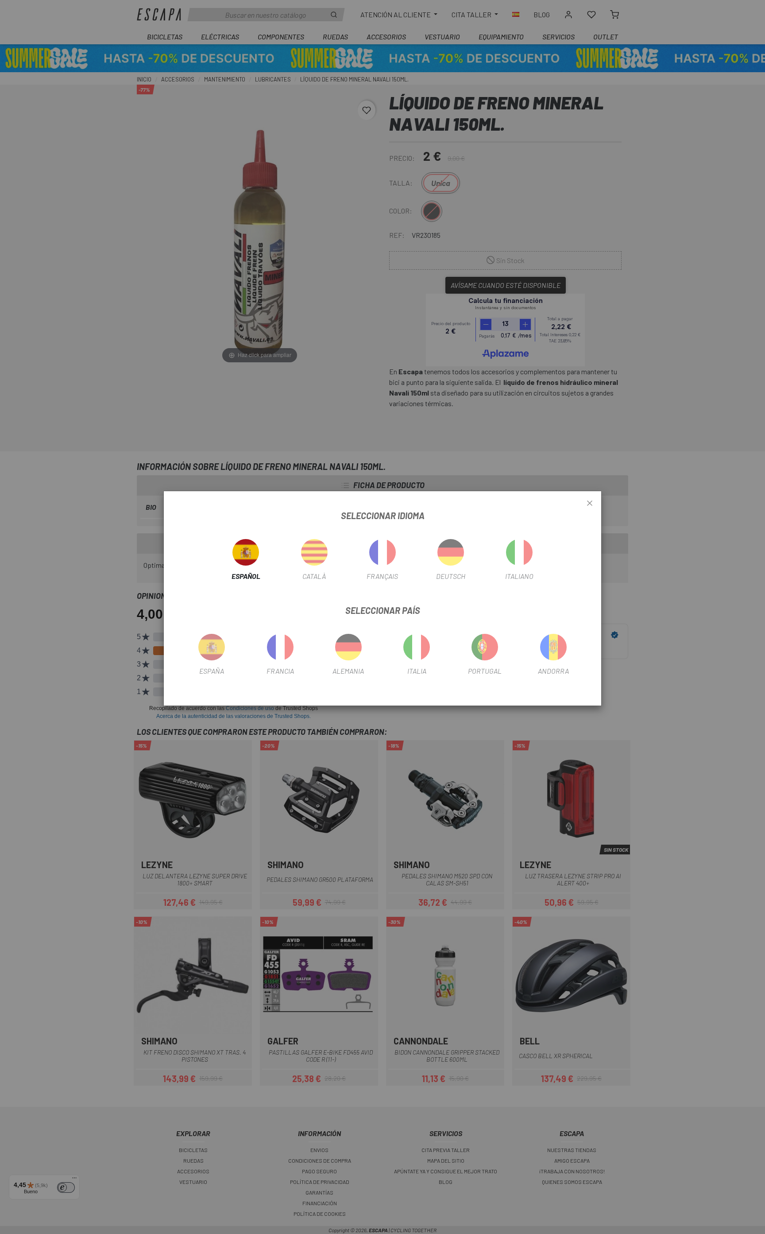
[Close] (589, 503)
